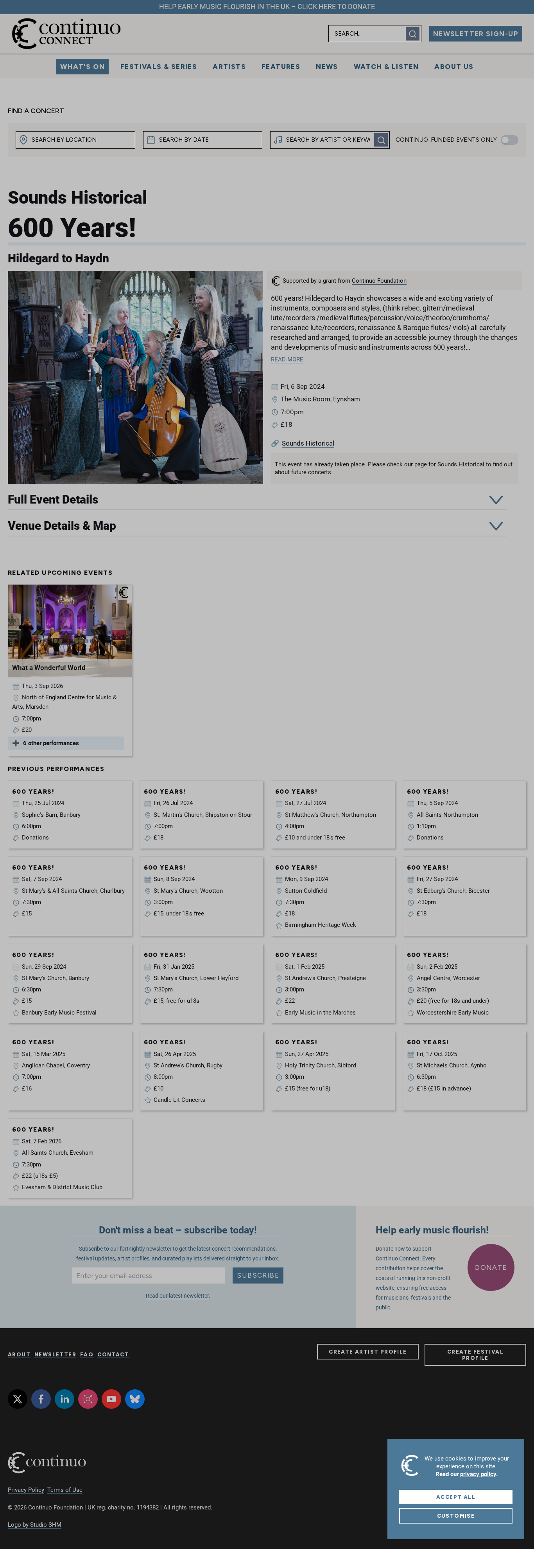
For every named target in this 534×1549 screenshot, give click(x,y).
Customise (456, 1516)
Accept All (455, 1497)
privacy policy (478, 1474)
